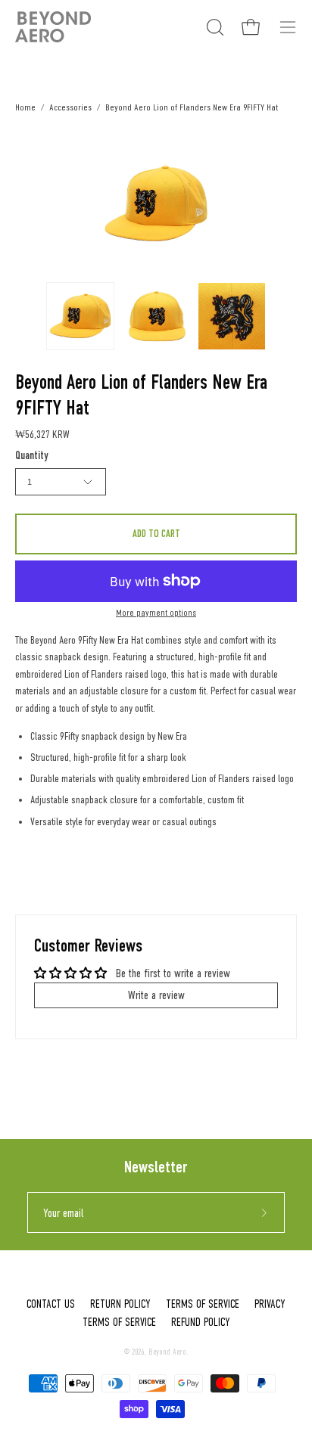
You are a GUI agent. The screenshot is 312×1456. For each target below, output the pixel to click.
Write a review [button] (156, 995)
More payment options (156, 612)
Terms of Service (202, 1304)
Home (25, 107)
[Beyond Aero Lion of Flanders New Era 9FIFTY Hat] (80, 316)
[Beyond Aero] (53, 26)
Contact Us (51, 1304)
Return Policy (120, 1304)
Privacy (269, 1304)
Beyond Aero (167, 1352)
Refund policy (200, 1322)
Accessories (70, 107)
